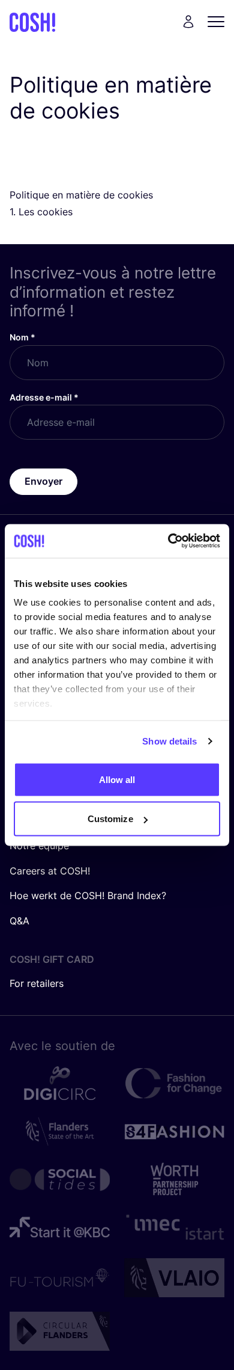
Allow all (117, 779)
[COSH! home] (32, 22)
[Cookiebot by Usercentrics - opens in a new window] (168, 541)
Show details (169, 741)
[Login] (188, 21)
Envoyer (43, 481)
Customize (110, 819)
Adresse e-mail (44, 397)
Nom (22, 337)
